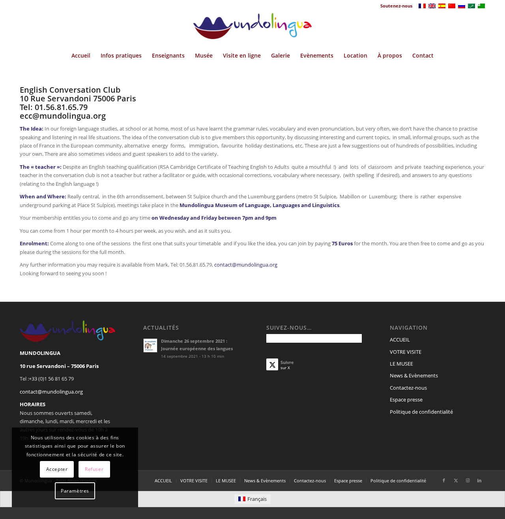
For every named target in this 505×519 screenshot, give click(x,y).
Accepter (57, 469)
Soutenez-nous (396, 6)
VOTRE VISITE (405, 351)
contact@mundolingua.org (245, 264)
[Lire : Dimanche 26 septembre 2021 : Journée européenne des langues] (150, 345)
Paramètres (75, 490)
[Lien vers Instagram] (467, 480)
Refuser (94, 469)
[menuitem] (394, 6)
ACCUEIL (400, 339)
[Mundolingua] (252, 28)
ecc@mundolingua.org (63, 115)
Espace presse (406, 399)
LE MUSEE (401, 363)
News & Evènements (414, 375)
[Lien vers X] (456, 480)
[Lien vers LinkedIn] (479, 480)
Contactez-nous (408, 387)
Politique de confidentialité (421, 411)
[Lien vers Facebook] (444, 480)
